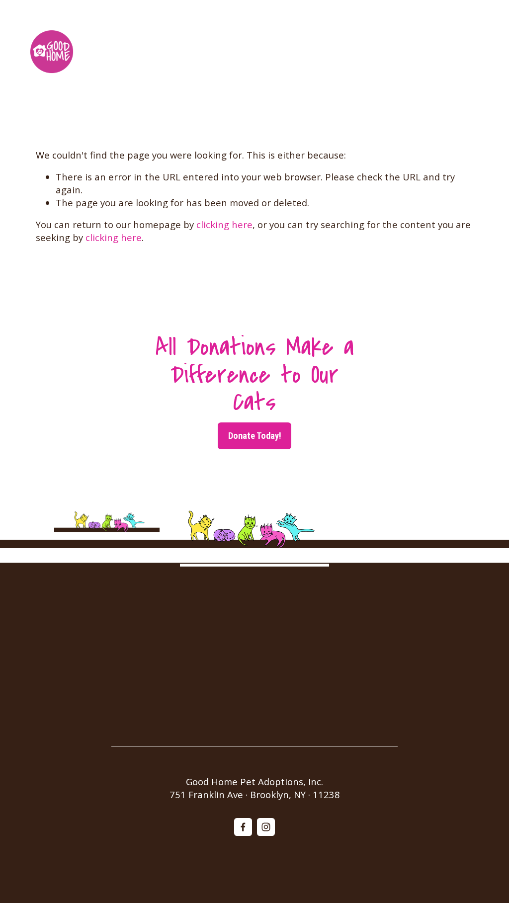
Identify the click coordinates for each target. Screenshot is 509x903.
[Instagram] (266, 827)
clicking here (224, 224)
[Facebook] (243, 827)
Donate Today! (254, 435)
